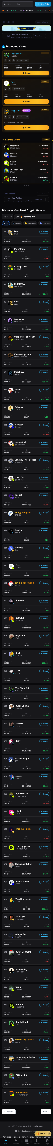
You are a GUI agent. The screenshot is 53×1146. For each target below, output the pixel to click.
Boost (27, 73)
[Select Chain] (3, 10)
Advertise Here (44, 22)
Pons (13, 82)
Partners (16, 1137)
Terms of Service (43, 1137)
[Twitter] (9, 60)
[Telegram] (13, 60)
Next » (46, 1112)
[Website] (5, 60)
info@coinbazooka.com (28, 1131)
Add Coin (45, 4)
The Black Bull (17, 54)
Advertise (7, 1137)
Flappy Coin (16, 110)
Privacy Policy (28, 1137)
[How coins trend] (44, 210)
